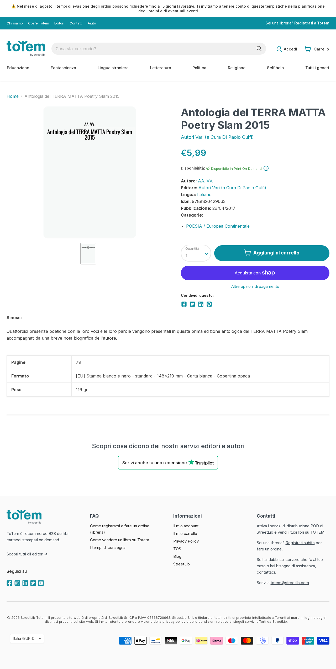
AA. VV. (205, 180)
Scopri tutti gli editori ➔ (27, 553)
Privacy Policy (186, 541)
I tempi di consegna (107, 547)
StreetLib (181, 563)
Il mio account (185, 525)
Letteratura (160, 67)
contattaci (266, 572)
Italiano (204, 194)
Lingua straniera (113, 67)
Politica (199, 67)
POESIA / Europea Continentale (218, 226)
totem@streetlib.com (290, 582)
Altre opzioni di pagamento (255, 286)
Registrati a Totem (311, 23)
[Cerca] (259, 49)
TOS (177, 548)
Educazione (18, 67)
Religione (236, 67)
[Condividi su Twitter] (192, 304)
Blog (177, 556)
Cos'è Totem (38, 23)
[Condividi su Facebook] (184, 304)
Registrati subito (300, 542)
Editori (59, 23)
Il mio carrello (185, 533)
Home (13, 96)
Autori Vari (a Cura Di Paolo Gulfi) (217, 137)
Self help (275, 67)
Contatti (76, 23)
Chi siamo (15, 23)
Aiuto (92, 23)
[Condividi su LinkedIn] (201, 304)
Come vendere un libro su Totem (119, 539)
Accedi (290, 49)
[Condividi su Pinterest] (209, 304)
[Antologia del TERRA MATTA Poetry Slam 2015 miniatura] (88, 253)
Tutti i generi (317, 67)
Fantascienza (63, 67)
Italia (24, 638)
